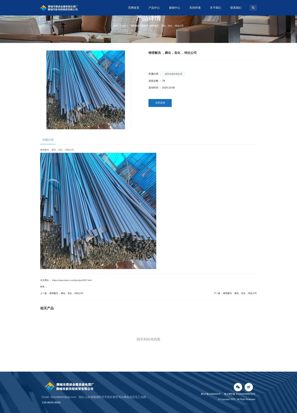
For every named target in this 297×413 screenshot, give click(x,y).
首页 (116, 25)
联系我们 (235, 7)
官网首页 (133, 7)
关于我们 (215, 7)
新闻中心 (174, 7)
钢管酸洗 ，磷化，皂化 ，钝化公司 (66, 293)
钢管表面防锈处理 (139, 25)
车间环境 (195, 7)
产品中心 (154, 7)
